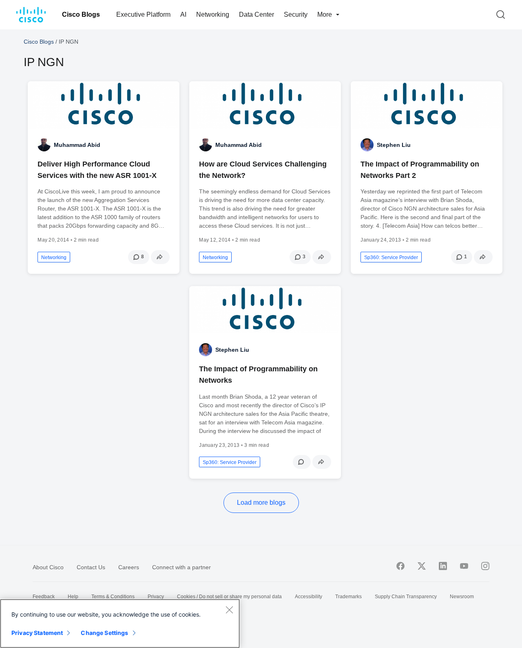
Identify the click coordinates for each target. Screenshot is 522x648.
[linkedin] (443, 566)
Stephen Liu (394, 145)
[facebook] (400, 566)
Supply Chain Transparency (406, 596)
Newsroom (462, 596)
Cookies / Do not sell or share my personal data (229, 596)
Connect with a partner (181, 567)
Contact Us (91, 567)
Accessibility (308, 596)
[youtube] (464, 566)
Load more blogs (261, 502)
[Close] (229, 610)
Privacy (156, 596)
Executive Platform (143, 14)
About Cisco (48, 567)
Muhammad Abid (77, 145)
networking (53, 257)
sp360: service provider (391, 257)
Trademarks (348, 596)
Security (295, 14)
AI (183, 14)
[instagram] (485, 566)
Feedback (44, 596)
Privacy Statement (37, 632)
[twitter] (422, 566)
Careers (128, 567)
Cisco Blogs (81, 14)
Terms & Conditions (113, 596)
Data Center (256, 14)
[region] (120, 623)
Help (73, 596)
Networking (212, 14)
